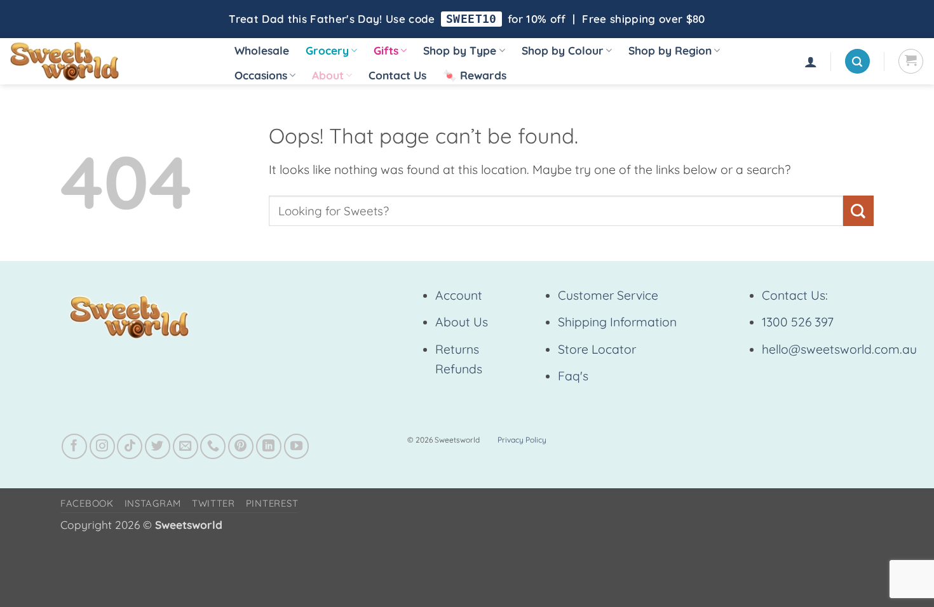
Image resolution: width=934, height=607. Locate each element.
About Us (461, 322)
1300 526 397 (798, 322)
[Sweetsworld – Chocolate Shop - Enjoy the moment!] (108, 61)
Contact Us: (795, 295)
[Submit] (858, 210)
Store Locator (597, 349)
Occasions (260, 75)
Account (458, 295)
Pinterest (272, 503)
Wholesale (261, 50)
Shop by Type (459, 50)
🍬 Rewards (474, 75)
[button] (810, 62)
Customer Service (608, 295)
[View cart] (910, 61)
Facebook (87, 503)
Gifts (386, 50)
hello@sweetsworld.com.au (839, 349)
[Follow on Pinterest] (241, 446)
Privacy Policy (521, 439)
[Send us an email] (185, 446)
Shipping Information (617, 322)
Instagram (153, 503)
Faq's (573, 376)
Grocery (327, 50)
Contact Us (397, 75)
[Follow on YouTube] (296, 446)
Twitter (213, 503)
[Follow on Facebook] (74, 446)
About (328, 75)
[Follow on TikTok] (129, 446)
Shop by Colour (563, 50)
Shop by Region (670, 50)
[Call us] (213, 446)
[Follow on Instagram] (102, 446)
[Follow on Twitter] (157, 446)
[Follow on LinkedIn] (268, 446)
